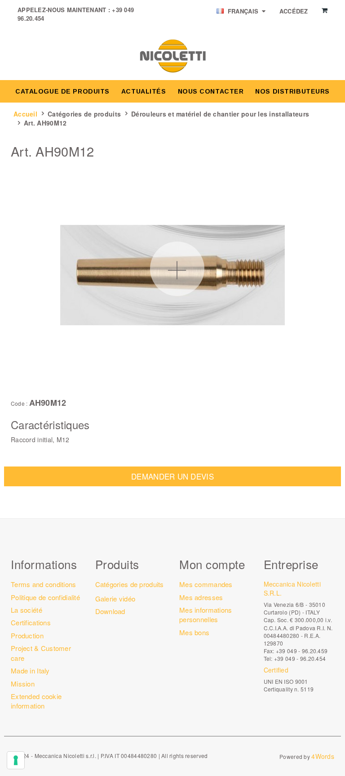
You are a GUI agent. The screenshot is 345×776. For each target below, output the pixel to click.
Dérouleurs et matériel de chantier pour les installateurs (220, 113)
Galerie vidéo (115, 598)
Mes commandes (206, 584)
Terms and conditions (43, 584)
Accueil (25, 113)
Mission (23, 683)
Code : (19, 403)
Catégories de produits (84, 113)
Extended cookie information (36, 700)
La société (26, 610)
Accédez (293, 11)
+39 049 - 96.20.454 (300, 658)
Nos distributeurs (292, 91)
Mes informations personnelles (205, 614)
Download (110, 611)
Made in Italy (30, 670)
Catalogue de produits (62, 91)
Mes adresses (201, 597)
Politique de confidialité (45, 597)
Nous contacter (211, 91)
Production (27, 635)
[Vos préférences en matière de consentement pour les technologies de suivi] (15, 760)
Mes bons (194, 632)
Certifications (31, 622)
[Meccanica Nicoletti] (172, 55)
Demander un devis (172, 476)
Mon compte (212, 564)
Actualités (143, 91)
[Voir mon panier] (324, 10)
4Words (322, 756)
